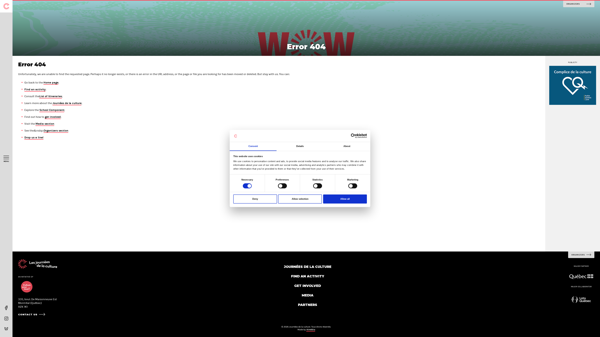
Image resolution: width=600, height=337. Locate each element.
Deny (255, 199)
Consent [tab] (253, 146)
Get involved (307, 286)
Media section (44, 123)
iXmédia (310, 329)
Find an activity (34, 89)
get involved (53, 117)
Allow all (345, 199)
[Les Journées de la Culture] (6, 6)
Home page (50, 82)
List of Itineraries (50, 96)
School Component (51, 110)
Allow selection (300, 199)
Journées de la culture (66, 103)
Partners (307, 305)
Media (307, 295)
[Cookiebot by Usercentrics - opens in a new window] (353, 136)
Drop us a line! (33, 137)
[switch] (282, 185)
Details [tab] (300, 146)
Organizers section (56, 130)
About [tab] (346, 146)
